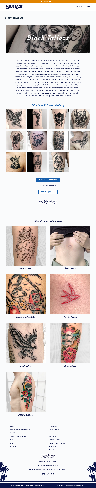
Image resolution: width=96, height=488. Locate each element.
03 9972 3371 (59, 485)
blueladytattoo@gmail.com (74, 485)
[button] (88, 6)
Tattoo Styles (53, 426)
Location (13, 446)
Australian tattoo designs (25, 317)
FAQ (11, 443)
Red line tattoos (70, 317)
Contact (12, 450)
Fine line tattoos (25, 268)
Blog (11, 439)
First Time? (13, 433)
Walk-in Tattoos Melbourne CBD (20, 429)
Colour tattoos (70, 366)
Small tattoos (70, 268)
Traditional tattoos (25, 415)
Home (12, 426)
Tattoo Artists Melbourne (18, 436)
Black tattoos (25, 366)
